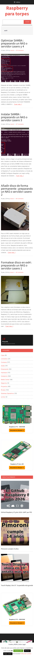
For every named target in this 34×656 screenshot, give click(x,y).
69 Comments (19, 198)
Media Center (5, 379)
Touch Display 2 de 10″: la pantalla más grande (17, 585)
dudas (3, 366)
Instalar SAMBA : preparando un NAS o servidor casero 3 (14, 117)
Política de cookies (25, 653)
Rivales (3, 390)
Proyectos (4, 386)
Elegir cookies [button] (7, 653)
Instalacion (4, 376)
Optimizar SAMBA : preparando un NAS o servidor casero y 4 (14, 43)
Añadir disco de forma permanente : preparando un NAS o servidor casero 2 (17, 190)
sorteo (3, 397)
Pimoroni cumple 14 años (10, 549)
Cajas (2, 355)
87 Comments (20, 124)
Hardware (4, 372)
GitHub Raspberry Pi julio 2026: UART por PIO (16, 512)
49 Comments (19, 272)
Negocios (4, 383)
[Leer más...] (18, 104)
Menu (18, 2)
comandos (4, 359)
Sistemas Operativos (7, 393)
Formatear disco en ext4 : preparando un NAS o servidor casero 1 (16, 265)
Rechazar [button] (27, 650)
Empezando (4, 369)
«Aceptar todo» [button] (18, 650)
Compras (4, 362)
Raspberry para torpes (17, 11)
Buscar (27, 22)
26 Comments (20, 50)
